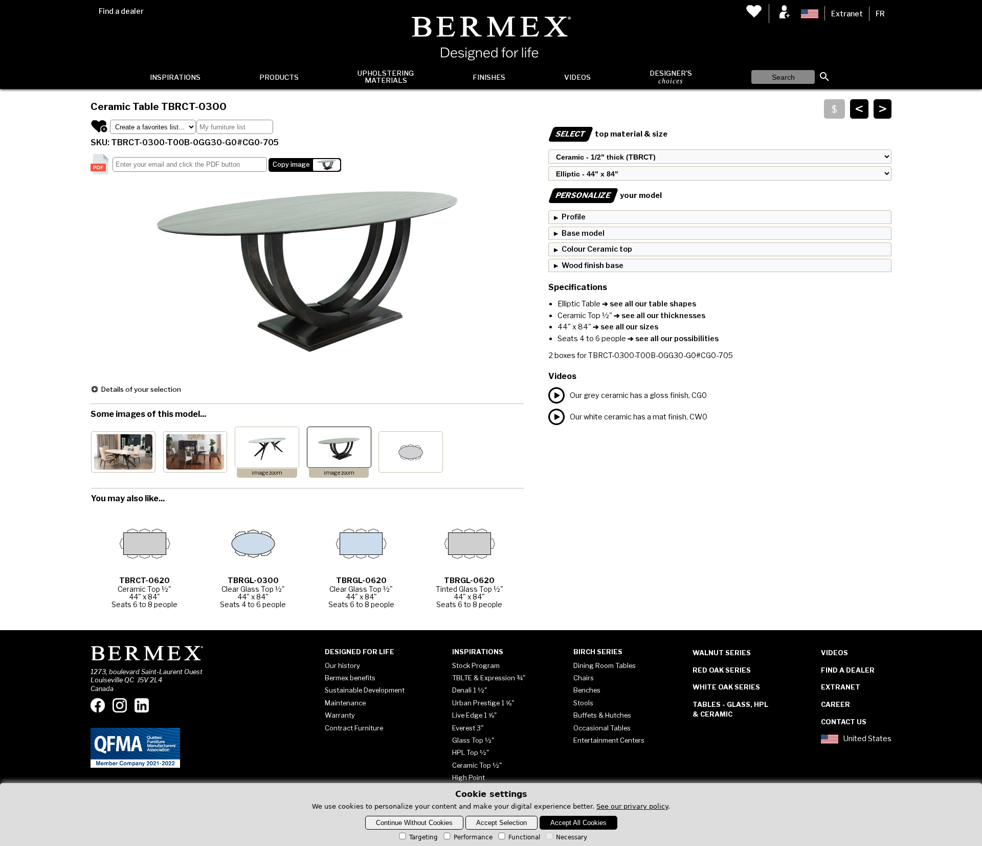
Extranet (847, 13)
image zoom (267, 473)
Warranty (340, 715)
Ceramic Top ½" (477, 765)
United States (867, 738)
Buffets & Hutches (602, 715)
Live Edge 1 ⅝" (474, 715)
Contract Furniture (354, 728)
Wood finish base (592, 265)
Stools (583, 703)
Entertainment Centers (608, 740)
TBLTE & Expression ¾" (488, 678)
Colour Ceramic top (597, 249)
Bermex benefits (350, 678)
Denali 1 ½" (469, 690)
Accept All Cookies (578, 823)
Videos (577, 77)
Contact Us (843, 722)
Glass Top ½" (473, 740)
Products (279, 77)
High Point (468, 777)
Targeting (423, 837)
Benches (586, 690)
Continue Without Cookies (414, 823)
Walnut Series (722, 653)
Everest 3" (467, 728)
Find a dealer (121, 11)
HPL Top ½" (470, 752)
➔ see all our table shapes (648, 303)
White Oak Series (726, 687)
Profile (574, 216)
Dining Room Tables (604, 665)
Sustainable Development (365, 690)
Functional (524, 837)
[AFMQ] (135, 765)
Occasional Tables (602, 728)
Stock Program (476, 665)
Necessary (571, 837)
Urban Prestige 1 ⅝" (483, 703)
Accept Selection (501, 823)
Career (835, 704)
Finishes (489, 77)
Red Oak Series (722, 670)
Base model (583, 233)
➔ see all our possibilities (672, 338)
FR (880, 13)
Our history (342, 665)
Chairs (583, 678)
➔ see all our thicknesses (659, 315)
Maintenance (345, 703)
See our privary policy (632, 806)
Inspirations (175, 77)
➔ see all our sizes (624, 326)
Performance (473, 837)
